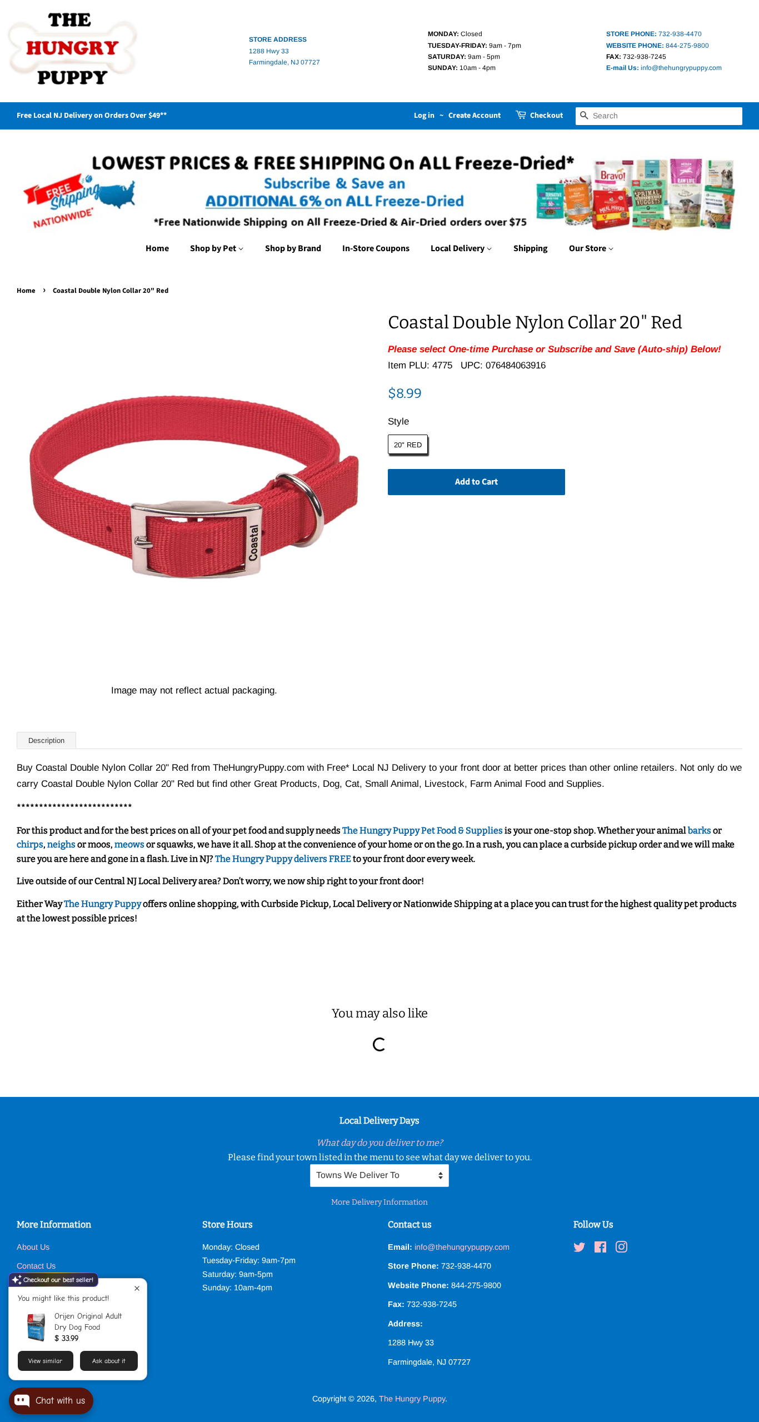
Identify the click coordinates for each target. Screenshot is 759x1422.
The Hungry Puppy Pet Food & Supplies (422, 830)
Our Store (588, 248)
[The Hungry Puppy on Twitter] (579, 1249)
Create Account (474, 115)
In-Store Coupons (376, 248)
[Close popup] (137, 1288)
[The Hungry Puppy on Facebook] (600, 1249)
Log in (424, 115)
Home (157, 248)
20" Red (408, 445)
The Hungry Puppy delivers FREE (284, 859)
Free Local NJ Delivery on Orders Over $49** (92, 115)
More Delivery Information (379, 1202)
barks (700, 830)
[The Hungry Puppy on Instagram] (621, 1249)
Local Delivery (458, 248)
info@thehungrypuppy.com (664, 68)
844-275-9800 (657, 45)
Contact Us (36, 1265)
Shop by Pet (214, 248)
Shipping (530, 248)
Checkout (546, 115)
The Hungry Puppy (103, 904)
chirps (30, 844)
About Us (33, 1247)
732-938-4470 (654, 34)
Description (46, 740)
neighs (61, 844)
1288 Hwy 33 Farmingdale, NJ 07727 (284, 51)
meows (129, 844)
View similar (45, 1361)
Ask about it (108, 1361)
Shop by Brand (293, 248)
